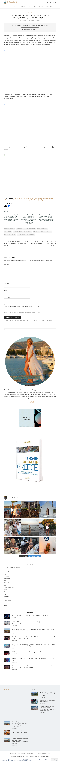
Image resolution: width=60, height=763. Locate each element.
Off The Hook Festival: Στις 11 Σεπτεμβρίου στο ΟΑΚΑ (27, 652)
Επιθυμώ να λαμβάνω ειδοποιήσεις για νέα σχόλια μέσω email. (22, 306)
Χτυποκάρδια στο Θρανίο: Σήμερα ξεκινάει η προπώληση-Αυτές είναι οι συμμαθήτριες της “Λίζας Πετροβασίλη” (11, 217)
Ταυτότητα (13, 753)
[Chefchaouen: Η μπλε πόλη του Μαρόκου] (34, 701)
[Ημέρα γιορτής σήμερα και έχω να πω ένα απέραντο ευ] (30, 545)
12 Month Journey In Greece (12, 567)
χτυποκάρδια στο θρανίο (10, 234)
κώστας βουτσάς (8, 231)
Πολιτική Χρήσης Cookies (27, 760)
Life (5, 585)
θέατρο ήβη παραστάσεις (29, 228)
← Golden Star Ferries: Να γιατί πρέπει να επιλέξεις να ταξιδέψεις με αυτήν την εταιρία (16, 243)
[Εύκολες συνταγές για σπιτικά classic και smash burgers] (7, 732)
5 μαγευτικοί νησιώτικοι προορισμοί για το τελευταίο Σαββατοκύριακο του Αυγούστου (48, 708)
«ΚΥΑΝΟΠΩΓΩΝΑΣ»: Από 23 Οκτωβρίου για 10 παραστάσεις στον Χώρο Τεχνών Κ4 (33, 659)
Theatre (30, 12)
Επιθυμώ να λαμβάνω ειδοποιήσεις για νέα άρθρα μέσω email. (22, 313)
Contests (6, 576)
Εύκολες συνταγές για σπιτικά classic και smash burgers (19, 732)
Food (22, 6)
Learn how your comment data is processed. (39, 320)
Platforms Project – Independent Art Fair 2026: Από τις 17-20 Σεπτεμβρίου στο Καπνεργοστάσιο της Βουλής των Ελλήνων (33, 645)
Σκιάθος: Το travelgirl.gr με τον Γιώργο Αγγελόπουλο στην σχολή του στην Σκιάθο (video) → (43, 243)
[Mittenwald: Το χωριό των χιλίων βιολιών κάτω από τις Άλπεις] (34, 694)
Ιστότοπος (7, 297)
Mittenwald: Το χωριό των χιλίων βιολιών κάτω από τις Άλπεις (47, 694)
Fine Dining (7, 578)
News (9, 6)
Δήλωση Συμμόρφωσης (43, 753)
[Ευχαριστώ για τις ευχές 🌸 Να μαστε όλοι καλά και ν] (30, 510)
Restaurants (7, 601)
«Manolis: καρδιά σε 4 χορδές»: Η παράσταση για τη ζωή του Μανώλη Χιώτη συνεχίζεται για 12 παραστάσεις (32, 666)
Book (5, 569)
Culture (41, 6)
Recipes (6, 598)
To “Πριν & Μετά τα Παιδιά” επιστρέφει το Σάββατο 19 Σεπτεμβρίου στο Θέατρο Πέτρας (33, 622)
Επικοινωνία (30, 753)
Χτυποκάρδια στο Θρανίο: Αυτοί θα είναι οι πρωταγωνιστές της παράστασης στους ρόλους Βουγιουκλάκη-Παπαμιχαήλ (29, 218)
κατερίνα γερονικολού (42, 228)
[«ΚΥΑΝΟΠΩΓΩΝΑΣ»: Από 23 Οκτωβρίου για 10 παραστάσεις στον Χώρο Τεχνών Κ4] (7, 660)
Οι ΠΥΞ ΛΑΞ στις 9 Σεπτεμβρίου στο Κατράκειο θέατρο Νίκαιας (30, 615)
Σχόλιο (6, 264)
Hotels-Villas (31, 6)
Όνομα (6, 283)
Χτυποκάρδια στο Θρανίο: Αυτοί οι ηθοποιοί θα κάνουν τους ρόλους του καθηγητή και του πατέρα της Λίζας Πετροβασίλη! (29, 199)
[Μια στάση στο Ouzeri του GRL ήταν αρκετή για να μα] (47, 527)
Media (5, 589)
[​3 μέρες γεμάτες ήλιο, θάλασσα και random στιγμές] (47, 545)
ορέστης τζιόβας (27, 231)
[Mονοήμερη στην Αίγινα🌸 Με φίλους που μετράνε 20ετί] (12, 527)
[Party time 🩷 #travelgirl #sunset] (30, 527)
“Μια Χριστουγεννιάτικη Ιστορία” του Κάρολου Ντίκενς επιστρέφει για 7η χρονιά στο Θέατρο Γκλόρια (33, 637)
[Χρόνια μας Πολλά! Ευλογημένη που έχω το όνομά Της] (47, 510)
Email (6, 290)
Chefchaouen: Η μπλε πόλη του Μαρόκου (47, 700)
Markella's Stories (9, 587)
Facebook (6, 689)
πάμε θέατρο (36, 231)
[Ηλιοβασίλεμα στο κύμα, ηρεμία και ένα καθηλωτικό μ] (12, 510)
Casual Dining (8, 572)
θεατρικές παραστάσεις (9, 228)
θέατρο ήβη (19, 228)
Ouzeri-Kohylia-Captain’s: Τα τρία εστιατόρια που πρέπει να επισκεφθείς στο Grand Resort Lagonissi (33, 630)
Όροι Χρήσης (21, 753)
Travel (16, 6)
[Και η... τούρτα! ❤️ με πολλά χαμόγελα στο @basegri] (12, 545)
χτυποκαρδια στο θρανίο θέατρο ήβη (26, 234)
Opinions (49, 6)
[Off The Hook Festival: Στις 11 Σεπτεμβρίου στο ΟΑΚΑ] (7, 653)
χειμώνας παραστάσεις (46, 231)
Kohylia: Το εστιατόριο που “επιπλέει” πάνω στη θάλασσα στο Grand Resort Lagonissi (20, 741)
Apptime (48, 756)
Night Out (6, 594)
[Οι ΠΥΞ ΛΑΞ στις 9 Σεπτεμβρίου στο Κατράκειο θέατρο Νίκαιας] (7, 616)
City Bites (6, 574)
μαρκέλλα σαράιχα (18, 231)
